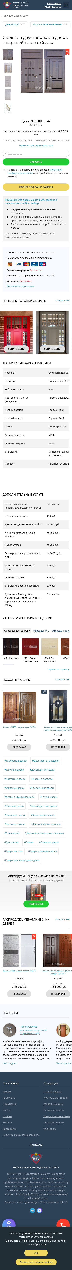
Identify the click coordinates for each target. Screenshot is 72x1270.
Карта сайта (10, 1128)
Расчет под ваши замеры (36, 187)
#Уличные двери (14, 769)
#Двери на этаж (13, 851)
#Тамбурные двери (15, 760)
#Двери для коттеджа (42, 769)
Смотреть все (62, 300)
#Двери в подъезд (42, 778)
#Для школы (11, 842)
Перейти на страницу (58, 669)
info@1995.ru (54, 3)
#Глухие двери (48, 796)
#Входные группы (14, 824)
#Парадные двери (14, 815)
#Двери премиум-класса (42, 851)
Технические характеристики (36, 145)
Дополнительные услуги (21, 286)
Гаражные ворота (53, 1110)
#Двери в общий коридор (46, 824)
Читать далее (10, 1063)
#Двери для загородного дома (21, 860)
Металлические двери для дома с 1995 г (21, 5)
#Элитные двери (14, 806)
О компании (10, 1103)
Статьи (7, 1110)
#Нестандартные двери (43, 806)
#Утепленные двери (42, 787)
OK (36, 1253)
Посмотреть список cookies (36, 1262)
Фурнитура (49, 1128)
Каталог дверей (52, 1091)
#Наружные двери (15, 778)
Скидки (7, 1091)
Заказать (36, 161)
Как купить (9, 1097)
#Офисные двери (14, 787)
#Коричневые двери (43, 815)
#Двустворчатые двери (45, 760)
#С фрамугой (11, 833)
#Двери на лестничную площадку (44, 833)
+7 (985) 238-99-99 (52, 7)
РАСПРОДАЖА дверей (55, 1097)
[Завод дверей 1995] (7, 5)
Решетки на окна (53, 1103)
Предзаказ (19, 747)
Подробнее (36, 903)
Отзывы (7, 1116)
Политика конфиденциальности (21, 1134)
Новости (7, 1122)
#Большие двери (49, 842)
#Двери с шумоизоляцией (19, 796)
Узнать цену (16, 348)
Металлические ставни (56, 1116)
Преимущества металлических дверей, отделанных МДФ (33, 1030)
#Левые (28, 842)
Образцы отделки (53, 1122)
